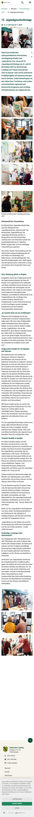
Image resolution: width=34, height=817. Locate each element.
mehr (17, 808)
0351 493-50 (11, 756)
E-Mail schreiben (12, 763)
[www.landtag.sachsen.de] (5, 2)
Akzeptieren (17, 803)
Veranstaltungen (24, 9)
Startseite (4, 9)
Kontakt (7, 772)
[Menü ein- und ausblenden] (30, 2)
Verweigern (17, 799)
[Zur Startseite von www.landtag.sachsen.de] (5, 749)
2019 (2, 12)
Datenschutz (8, 775)
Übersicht (7, 768)
